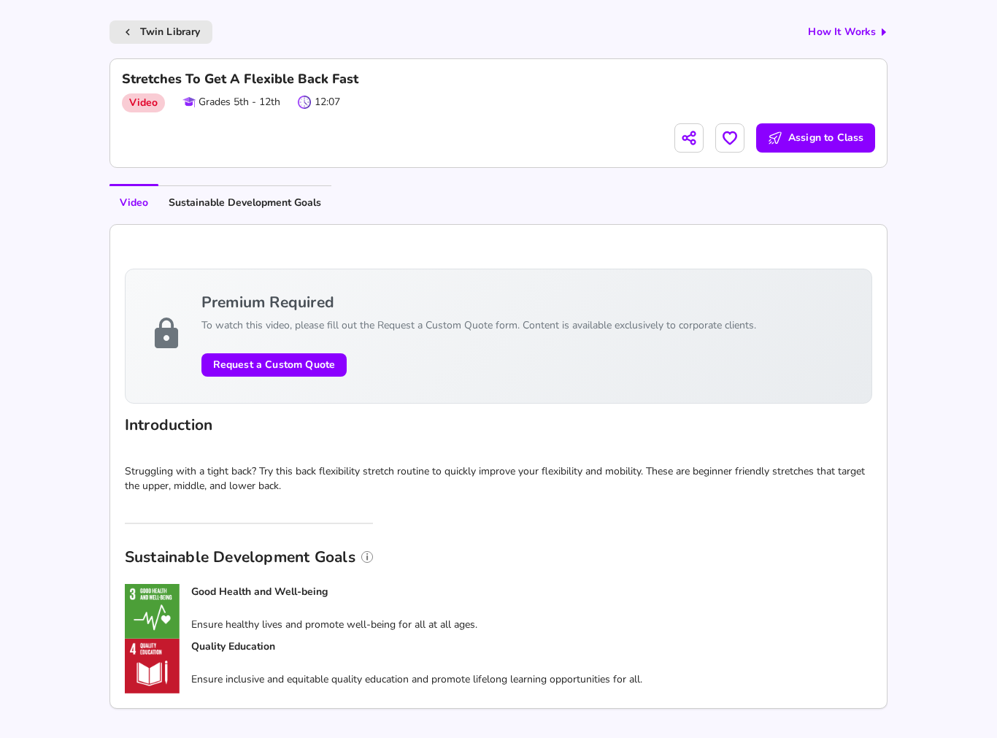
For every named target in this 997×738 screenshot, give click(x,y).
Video (134, 203)
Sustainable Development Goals (245, 203)
